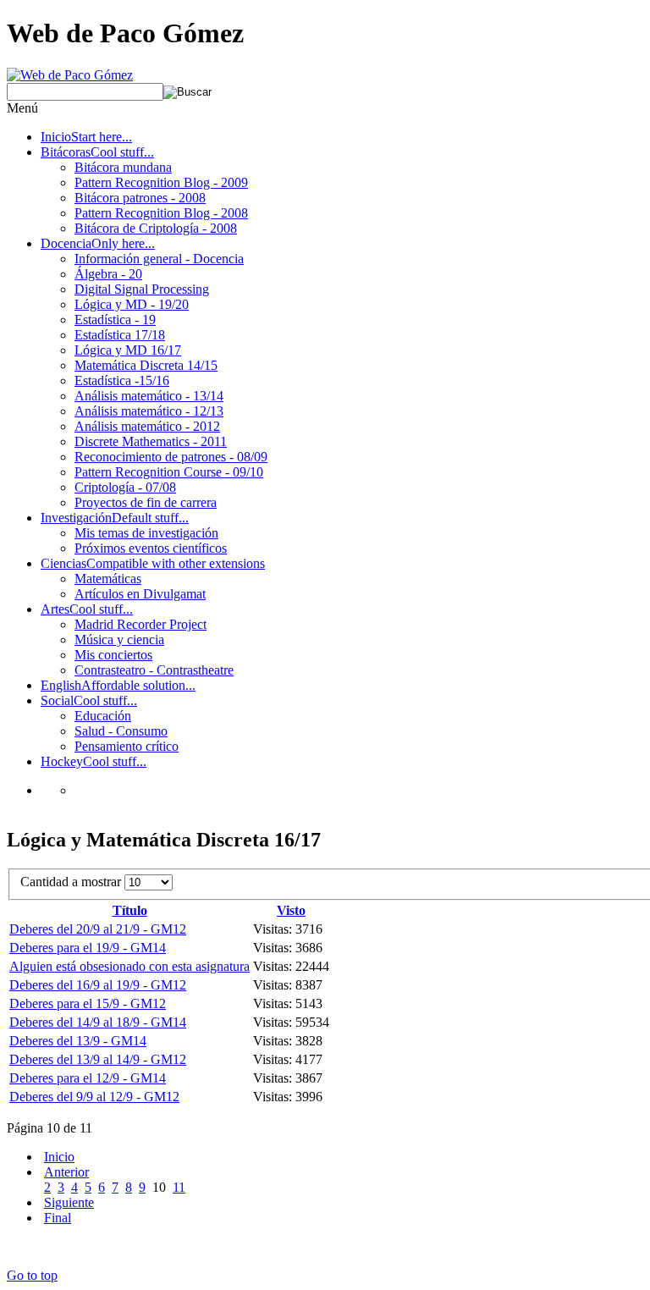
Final (57, 1217)
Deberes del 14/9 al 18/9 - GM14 (97, 1022)
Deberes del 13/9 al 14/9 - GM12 (97, 1059)
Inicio (59, 1156)
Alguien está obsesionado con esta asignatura (129, 966)
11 (179, 1187)
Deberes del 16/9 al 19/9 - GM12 (97, 985)
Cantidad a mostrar (72, 881)
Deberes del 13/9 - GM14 (77, 1041)
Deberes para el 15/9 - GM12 (87, 1003)
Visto (291, 910)
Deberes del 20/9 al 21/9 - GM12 (97, 929)
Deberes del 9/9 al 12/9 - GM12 (94, 1096)
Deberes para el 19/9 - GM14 (87, 947)
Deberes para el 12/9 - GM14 (87, 1078)
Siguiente (69, 1202)
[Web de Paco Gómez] (70, 75)
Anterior (66, 1172)
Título (130, 910)
